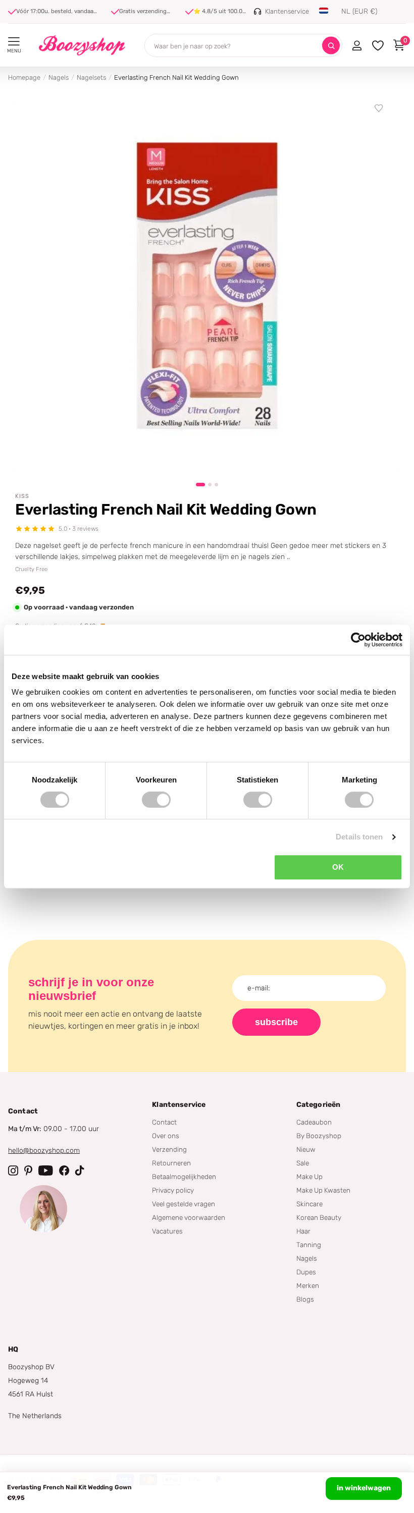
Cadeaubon (314, 1122)
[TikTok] (79, 1170)
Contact (164, 1122)
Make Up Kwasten (323, 1190)
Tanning (308, 1245)
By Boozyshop (318, 1136)
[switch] (156, 800)
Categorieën (318, 1104)
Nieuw (306, 1149)
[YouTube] (45, 1170)
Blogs (305, 1299)
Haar (303, 1231)
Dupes (306, 1272)
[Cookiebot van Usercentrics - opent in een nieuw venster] (358, 639)
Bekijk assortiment (14, 41)
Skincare (309, 1204)
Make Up (309, 1176)
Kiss (22, 496)
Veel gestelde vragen (183, 1204)
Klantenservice (178, 1104)
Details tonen (359, 836)
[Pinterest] (28, 1170)
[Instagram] (13, 1170)
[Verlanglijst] (379, 108)
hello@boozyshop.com (44, 1150)
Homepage (24, 77)
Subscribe (276, 1022)
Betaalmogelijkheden (184, 1176)
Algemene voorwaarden (188, 1217)
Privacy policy (173, 1190)
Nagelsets (91, 77)
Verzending (169, 1149)
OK (338, 867)
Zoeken (331, 45)
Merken (307, 1285)
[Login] (356, 45)
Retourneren (171, 1163)
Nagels (58, 77)
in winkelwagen (364, 1488)
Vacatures (167, 1231)
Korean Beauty (318, 1217)
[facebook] (64, 1170)
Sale (302, 1163)
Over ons (165, 1136)
